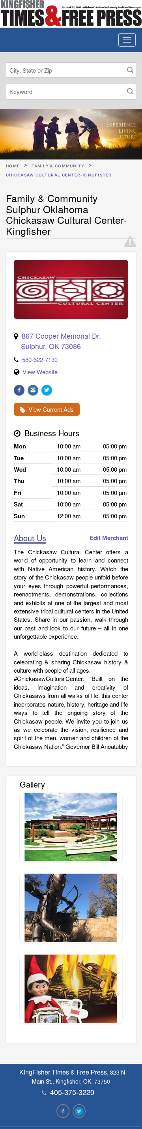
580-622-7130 (40, 359)
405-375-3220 (72, 1092)
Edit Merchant (109, 538)
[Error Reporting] (130, 242)
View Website (40, 372)
